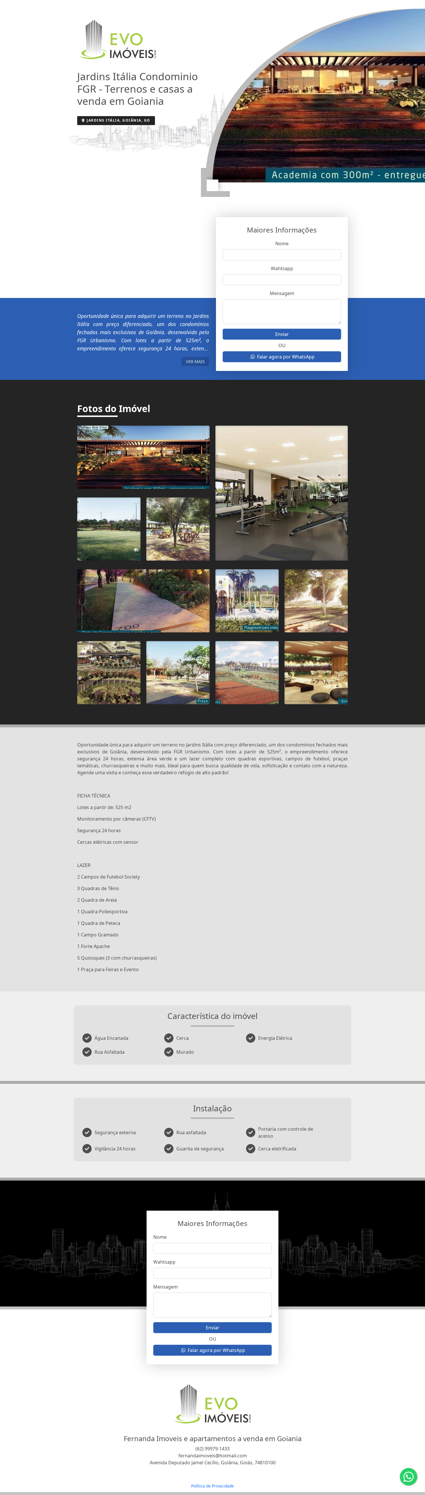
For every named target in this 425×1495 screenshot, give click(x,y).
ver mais (195, 361)
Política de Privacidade (212, 1486)
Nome (282, 243)
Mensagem (282, 293)
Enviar (282, 334)
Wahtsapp (282, 268)
